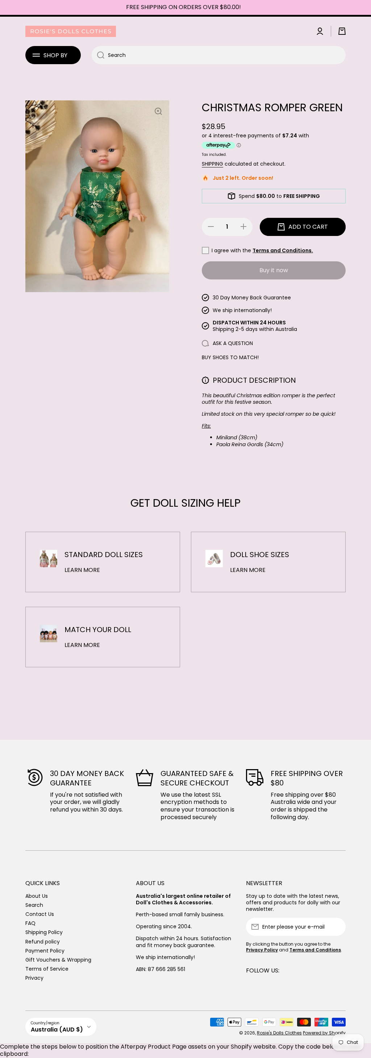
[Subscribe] (337, 927)
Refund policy (42, 941)
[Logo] (70, 31)
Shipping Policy (44, 932)
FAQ (30, 923)
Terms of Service (46, 968)
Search (34, 904)
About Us (36, 895)
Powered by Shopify (324, 1033)
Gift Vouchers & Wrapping (58, 959)
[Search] (98, 55)
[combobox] (219, 55)
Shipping (212, 164)
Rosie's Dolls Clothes (279, 1033)
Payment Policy (44, 950)
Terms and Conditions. (283, 250)
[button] (342, 31)
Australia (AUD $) (57, 1029)
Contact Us (39, 913)
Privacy (34, 977)
